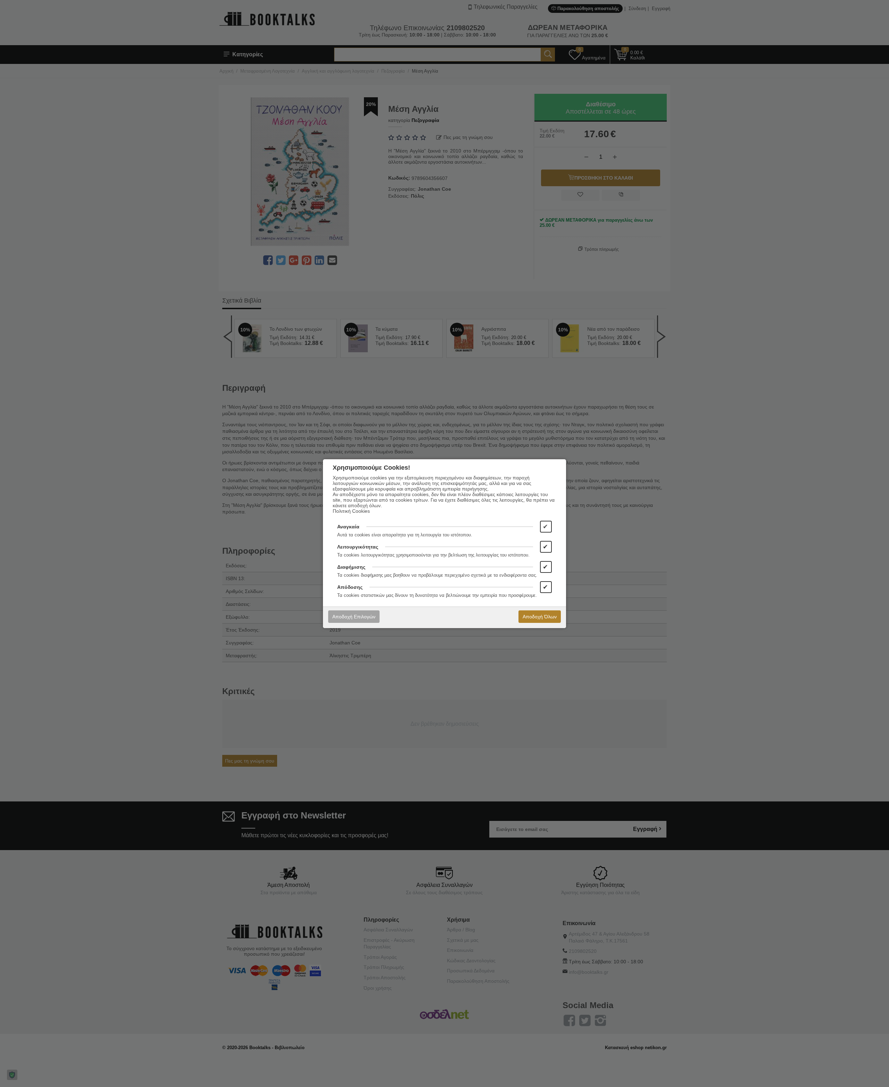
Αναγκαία (348, 526)
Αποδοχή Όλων (540, 616)
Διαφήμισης (351, 567)
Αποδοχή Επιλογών (353, 616)
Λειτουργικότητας (357, 547)
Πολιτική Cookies (351, 511)
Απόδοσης (350, 587)
